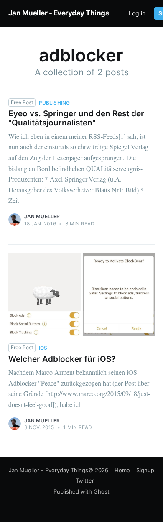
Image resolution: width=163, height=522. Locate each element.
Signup (145, 470)
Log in (137, 13)
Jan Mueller (42, 216)
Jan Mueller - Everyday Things (59, 13)
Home (122, 470)
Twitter (85, 480)
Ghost (102, 491)
